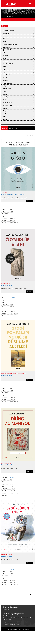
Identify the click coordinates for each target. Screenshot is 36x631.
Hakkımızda (6, 609)
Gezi (4, 66)
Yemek (5, 122)
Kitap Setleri (6, 86)
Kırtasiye (5, 80)
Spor (4, 113)
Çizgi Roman (6, 47)
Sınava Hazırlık (7, 102)
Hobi (4, 72)
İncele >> (30, 201)
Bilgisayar (6, 39)
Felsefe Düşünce (8, 64)
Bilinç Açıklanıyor (6, 463)
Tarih (4, 116)
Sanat (4, 100)
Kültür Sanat (7, 88)
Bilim (4, 41)
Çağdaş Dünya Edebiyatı (10, 44)
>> (32, 135)
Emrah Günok (13, 298)
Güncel (5, 69)
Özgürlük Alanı (5, 283)
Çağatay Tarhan (14, 569)
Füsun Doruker (13, 207)
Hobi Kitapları (7, 75)
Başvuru (5, 36)
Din (4, 52)
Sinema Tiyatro (7, 105)
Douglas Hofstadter (7, 194)
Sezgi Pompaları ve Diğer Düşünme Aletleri (13, 373)
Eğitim (5, 58)
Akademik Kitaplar (8, 30)
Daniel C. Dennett (19, 194)
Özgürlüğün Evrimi (6, 554)
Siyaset (5, 108)
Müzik (5, 94)
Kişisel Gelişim (7, 83)
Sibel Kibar (12, 477)
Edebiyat (5, 55)
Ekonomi (5, 61)
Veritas (5, 119)
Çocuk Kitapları (7, 50)
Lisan (4, 91)
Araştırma (6, 33)
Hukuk (5, 77)
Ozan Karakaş (13, 386)
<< (27, 135)
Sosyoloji (5, 111)
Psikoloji (5, 97)
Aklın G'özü (4, 193)
